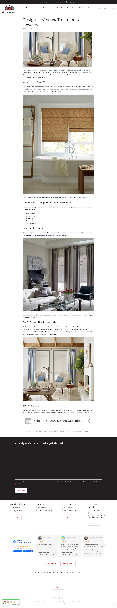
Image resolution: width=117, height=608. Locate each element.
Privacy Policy (77, 601)
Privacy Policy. (18, 483)
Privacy (56, 591)
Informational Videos (59, 8)
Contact (81, 8)
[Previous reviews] (36, 545)
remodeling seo (50, 603)
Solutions (46, 8)
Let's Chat (21, 491)
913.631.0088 (74, 2)
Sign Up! (59, 587)
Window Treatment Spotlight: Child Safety (43, 431)
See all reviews (17, 550)
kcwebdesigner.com (66, 603)
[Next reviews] (105, 545)
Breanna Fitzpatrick (71, 537)
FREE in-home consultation (74, 412)
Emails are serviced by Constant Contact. (69, 582)
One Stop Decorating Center (24, 543)
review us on (27, 550)
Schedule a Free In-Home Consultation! (53, 2)
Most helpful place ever (44, 544)
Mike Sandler (46, 537)
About (28, 8)
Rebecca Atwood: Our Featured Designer (74, 431)
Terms (61, 591)
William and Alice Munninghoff (96, 537)
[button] (31, 7)
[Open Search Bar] (88, 7)
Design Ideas (71, 8)
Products (36, 8)
